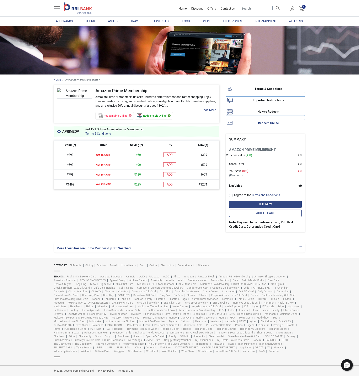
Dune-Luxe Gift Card (144, 295)
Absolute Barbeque (111, 276)
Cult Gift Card (246, 291)
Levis (265, 310)
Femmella (228, 299)
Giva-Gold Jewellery (148, 302)
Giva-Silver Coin (172, 302)
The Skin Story (156, 343)
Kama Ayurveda (91, 310)
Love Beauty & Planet (177, 314)
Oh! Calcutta (268, 321)
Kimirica (243, 310)
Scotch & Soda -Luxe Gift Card (236, 332)
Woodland (152, 351)
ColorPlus (165, 291)
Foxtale (287, 299)
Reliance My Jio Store (252, 328)
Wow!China (187, 351)
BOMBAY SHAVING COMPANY (250, 284)
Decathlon (283, 291)
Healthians (60, 306)
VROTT (259, 347)
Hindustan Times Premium (153, 306)
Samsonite (175, 332)
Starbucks (199, 336)
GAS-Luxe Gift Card (122, 302)
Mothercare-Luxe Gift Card (120, 321)
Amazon (189, 276)
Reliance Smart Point (96, 332)
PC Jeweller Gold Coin (218, 325)
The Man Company (106, 343)
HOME (57, 79)
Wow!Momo (205, 351)
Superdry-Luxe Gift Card (87, 340)
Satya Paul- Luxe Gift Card (200, 332)
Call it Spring (126, 287)
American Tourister (65, 280)
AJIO (142, 276)
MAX (232, 317)
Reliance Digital (204, 328)
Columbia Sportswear (187, 291)
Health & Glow (286, 302)
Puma (57, 328)
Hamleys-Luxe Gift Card (246, 302)
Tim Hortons (201, 343)
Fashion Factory (143, 299)
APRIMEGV (70, 131)
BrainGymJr (277, 284)
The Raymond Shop (132, 343)
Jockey (74, 310)
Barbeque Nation (197, 280)
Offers (211, 8)
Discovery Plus (90, 295)
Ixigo (281, 306)
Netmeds (230, 321)
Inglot (255, 306)
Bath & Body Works (253, 280)
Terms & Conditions (98, 133)
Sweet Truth (153, 340)
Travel (135, 21)
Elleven (203, 295)
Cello (246, 287)
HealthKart (76, 306)
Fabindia (125, 299)
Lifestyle (59, 314)
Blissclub (142, 284)
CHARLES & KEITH (263, 287)
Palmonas (97, 325)
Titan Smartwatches (270, 343)
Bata (235, 280)
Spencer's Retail (155, 336)
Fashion (112, 21)
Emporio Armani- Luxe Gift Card (229, 295)
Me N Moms (246, 317)
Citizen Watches (77, 291)
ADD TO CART (265, 213)
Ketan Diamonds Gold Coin (159, 310)
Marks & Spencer (205, 317)
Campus (142, 287)
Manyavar (186, 317)
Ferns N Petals (245, 299)
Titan (231, 343)
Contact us (228, 8)
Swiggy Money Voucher (177, 340)
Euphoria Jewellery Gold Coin (278, 295)
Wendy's (279, 347)
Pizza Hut (263, 325)
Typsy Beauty (84, 347)
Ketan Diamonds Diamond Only (122, 310)
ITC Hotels (268, 306)
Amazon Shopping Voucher (269, 276)
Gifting (90, 21)
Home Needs (162, 21)
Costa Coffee (210, 291)
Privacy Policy (106, 370)
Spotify (172, 336)
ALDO (166, 276)
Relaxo (187, 328)
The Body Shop (62, 343)
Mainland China (289, 314)
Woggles (119, 351)
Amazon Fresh (206, 276)
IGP (246, 306)
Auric (181, 280)
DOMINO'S (123, 295)
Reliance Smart (278, 328)
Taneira (257, 340)
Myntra (173, 321)
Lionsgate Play (97, 314)
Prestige (278, 325)
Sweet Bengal (135, 340)
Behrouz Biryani (63, 284)
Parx (147, 325)
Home (183, 8)
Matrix (222, 317)
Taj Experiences (204, 340)
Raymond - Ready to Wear (142, 328)
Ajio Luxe (154, 276)
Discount (197, 8)
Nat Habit (186, 321)
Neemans (201, 321)
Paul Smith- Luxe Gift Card (81, 276)
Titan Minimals (246, 343)
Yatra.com (249, 351)
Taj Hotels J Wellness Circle (233, 340)
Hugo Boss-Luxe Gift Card (206, 306)
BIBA (93, 284)
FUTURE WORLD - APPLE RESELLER (88, 302)
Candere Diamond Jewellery (167, 287)
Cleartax (109, 291)
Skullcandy (85, 336)
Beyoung (81, 284)
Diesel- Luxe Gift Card (66, 295)
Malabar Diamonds (154, 317)
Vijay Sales (245, 347)
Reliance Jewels (226, 328)
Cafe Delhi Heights (104, 287)
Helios (89, 306)
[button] (347, 365)
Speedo (137, 336)
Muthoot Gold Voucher (152, 321)
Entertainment (265, 21)
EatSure (178, 295)
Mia (275, 317)
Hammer (269, 302)
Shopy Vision (283, 332)
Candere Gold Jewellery (226, 287)
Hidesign (102, 306)
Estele (254, 295)
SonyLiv (109, 336)
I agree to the (257, 195)
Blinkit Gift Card (124, 284)
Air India (130, 276)
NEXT (242, 321)
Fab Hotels (111, 299)
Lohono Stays (153, 314)
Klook (255, 310)
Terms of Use (125, 370)
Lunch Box (199, 314)
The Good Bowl (83, 343)
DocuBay (108, 295)
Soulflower (123, 336)
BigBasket (106, 284)
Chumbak (282, 287)
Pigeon (250, 325)
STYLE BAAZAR (274, 336)
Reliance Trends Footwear (150, 332)
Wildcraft (86, 351)
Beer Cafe (273, 280)
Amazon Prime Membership (234, 276)
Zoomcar (274, 351)
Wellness (296, 21)
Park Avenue (134, 325)
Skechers (59, 336)
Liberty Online (291, 310)
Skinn (72, 336)
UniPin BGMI (124, 347)
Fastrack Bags (178, 299)
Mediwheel (263, 317)
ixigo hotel (293, 306)
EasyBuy (165, 295)
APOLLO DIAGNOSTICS (93, 280)
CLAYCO (96, 291)
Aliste (176, 276)
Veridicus (165, 347)
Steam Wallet (216, 336)
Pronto (290, 325)
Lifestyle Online (76, 314)
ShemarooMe (264, 332)
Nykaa (253, 321)
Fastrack (161, 299)
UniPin (109, 347)
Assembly (156, 280)
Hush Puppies (232, 306)
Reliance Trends (121, 332)
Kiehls (231, 310)
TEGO (285, 340)
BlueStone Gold (187, 284)
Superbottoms (62, 340)
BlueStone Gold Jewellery (214, 284)
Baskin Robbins (220, 280)
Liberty (275, 310)
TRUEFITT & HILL (63, 347)
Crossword (228, 291)
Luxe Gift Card (217, 314)
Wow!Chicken (169, 351)
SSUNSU (184, 336)
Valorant (151, 347)
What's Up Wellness (65, 351)
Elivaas (191, 295)
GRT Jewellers (221, 302)
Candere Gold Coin (197, 287)
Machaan (270, 314)
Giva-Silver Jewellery (197, 302)
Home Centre (180, 306)
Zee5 (262, 351)
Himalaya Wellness (123, 306)
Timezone (218, 343)
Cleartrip (123, 291)
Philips (239, 325)
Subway (291, 336)
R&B (108, 328)
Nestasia (215, 321)
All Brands (64, 21)
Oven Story (81, 325)
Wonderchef (135, 351)
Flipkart (275, 299)
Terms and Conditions (265, 195)
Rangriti (118, 328)
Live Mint (136, 314)
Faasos (96, 299)
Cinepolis (59, 291)
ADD (170, 154)
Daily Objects (265, 291)
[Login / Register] (292, 8)
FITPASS (262, 299)
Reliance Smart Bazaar (67, 332)
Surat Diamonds (113, 340)
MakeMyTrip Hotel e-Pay (125, 317)
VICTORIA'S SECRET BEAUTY (218, 347)
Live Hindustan (118, 314)
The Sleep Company (179, 343)
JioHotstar (60, 310)
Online (206, 21)
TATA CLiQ (272, 340)
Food (186, 21)
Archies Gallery (138, 280)
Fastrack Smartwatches (204, 299)
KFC (221, 310)
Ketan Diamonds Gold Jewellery (197, 310)
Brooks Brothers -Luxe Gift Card (72, 287)
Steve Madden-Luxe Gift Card (244, 336)
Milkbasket (95, 321)
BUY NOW (265, 204)
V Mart (139, 347)
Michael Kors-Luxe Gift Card (69, 321)
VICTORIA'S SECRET (186, 347)
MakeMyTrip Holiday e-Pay (93, 317)
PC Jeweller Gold (192, 325)
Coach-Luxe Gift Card (144, 291)
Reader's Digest (170, 328)
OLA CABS (285, 321)
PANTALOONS (115, 325)
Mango (173, 317)
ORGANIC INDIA (62, 325)
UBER (99, 347)
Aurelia (170, 280)
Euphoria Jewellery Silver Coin (71, 299)
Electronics (232, 21)
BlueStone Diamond (163, 284)
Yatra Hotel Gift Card (227, 351)
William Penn (102, 351)
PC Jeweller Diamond (166, 325)
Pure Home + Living (75, 328)
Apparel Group (117, 280)
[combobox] (262, 8)
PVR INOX (96, 328)
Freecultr (59, 302)
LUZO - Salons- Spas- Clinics (245, 314)
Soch (98, 336)
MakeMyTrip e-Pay (64, 317)
